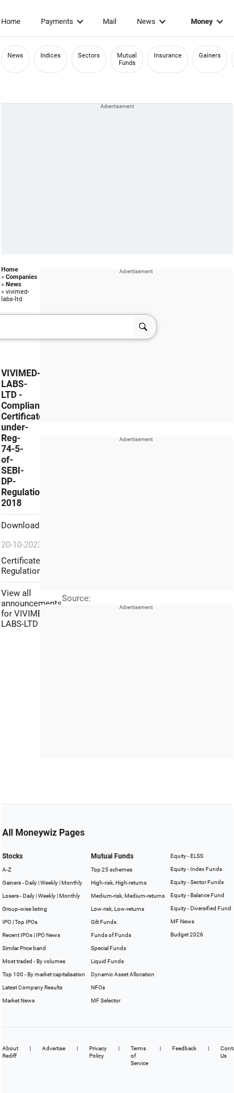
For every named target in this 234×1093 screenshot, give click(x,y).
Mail (109, 21)
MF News (182, 921)
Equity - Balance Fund (197, 895)
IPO (6, 922)
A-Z (6, 869)
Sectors (89, 55)
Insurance (168, 55)
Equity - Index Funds (196, 869)
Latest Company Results (32, 987)
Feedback (184, 1048)
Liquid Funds (107, 961)
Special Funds (108, 948)
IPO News (48, 935)
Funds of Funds (111, 935)
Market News (18, 1000)
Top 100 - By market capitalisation (43, 974)
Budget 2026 (186, 934)
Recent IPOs (17, 935)
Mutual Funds (127, 59)
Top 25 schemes (111, 869)
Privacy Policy (98, 1052)
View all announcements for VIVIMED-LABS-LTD (31, 608)
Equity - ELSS (186, 856)
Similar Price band (24, 948)
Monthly (71, 882)
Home (10, 21)
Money (202, 21)
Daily (31, 882)
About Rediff (10, 1052)
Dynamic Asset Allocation (122, 974)
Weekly (49, 882)
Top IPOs (26, 922)
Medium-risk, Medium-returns (128, 895)
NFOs (98, 987)
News (146, 21)
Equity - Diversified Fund (200, 908)
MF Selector (105, 1000)
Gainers (210, 55)
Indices (50, 55)
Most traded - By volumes (33, 961)
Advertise (53, 1048)
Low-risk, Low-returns (117, 909)
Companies (21, 277)
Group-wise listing (24, 909)
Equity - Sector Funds (197, 882)
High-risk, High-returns (119, 882)
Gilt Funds (103, 922)
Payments (57, 21)
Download (21, 525)
